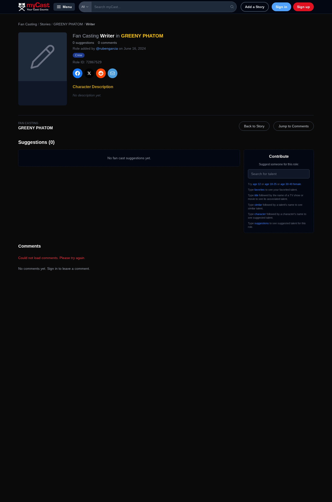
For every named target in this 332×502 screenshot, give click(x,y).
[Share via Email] (112, 73)
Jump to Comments (294, 126)
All (83, 7)
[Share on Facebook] (77, 73)
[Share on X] (89, 73)
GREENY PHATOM (68, 24)
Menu (67, 7)
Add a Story (254, 7)
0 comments (107, 43)
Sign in (281, 7)
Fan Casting (27, 24)
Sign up (303, 7)
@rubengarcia (107, 48)
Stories (45, 24)
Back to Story (254, 126)
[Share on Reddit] (101, 73)
